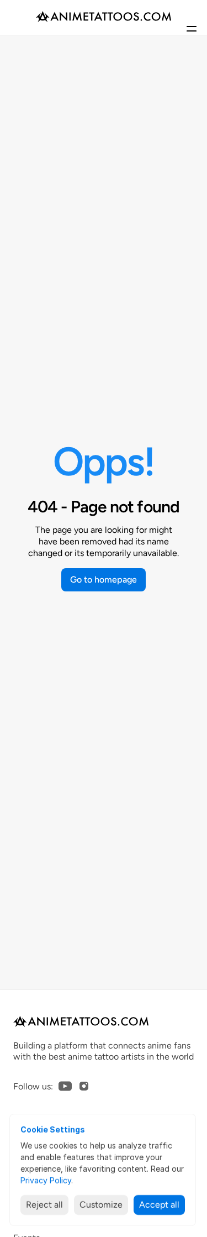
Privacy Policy (45, 1180)
